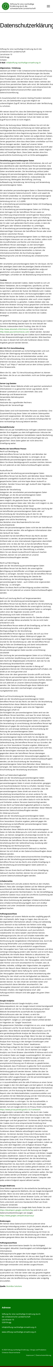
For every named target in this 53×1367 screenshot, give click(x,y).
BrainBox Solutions (14, 1286)
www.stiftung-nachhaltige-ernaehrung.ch (19, 1332)
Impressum (30, 1355)
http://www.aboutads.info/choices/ (14, 329)
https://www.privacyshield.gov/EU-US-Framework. (20, 1109)
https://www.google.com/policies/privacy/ (17, 1215)
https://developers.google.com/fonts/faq (16, 1210)
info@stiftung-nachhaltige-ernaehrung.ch (23, 62)
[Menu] (48, 6)
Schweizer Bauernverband (11, 1352)
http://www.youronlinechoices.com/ (14, 332)
